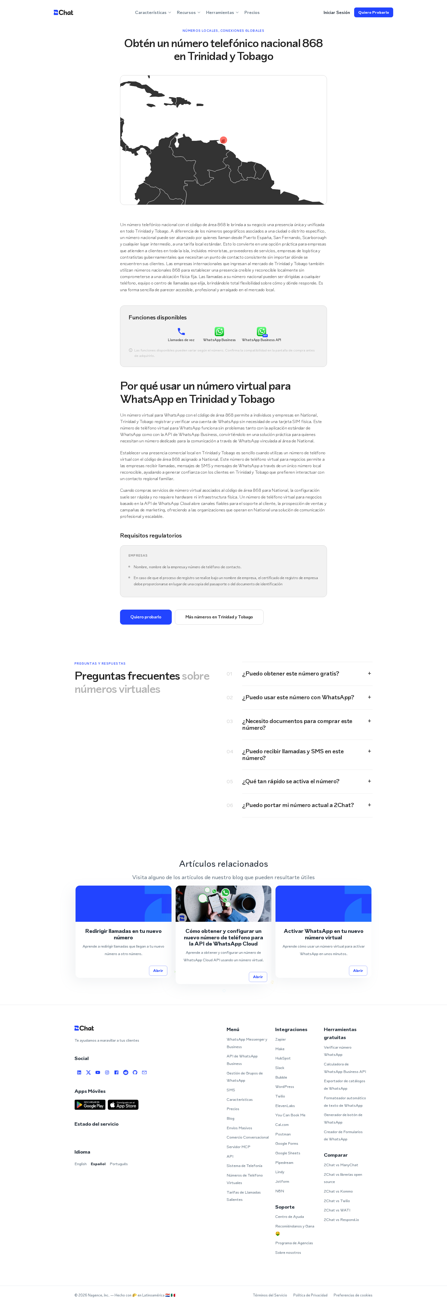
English (80, 1163)
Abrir (158, 970)
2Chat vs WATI (337, 1210)
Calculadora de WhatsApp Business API (345, 1067)
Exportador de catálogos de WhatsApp (344, 1084)
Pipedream (284, 1162)
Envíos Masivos (239, 1128)
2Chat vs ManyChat (341, 1165)
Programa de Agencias (294, 1243)
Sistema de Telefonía (244, 1165)
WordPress (284, 1086)
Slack (279, 1067)
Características (240, 1099)
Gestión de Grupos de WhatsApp (245, 1076)
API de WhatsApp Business (242, 1059)
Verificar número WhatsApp (338, 1051)
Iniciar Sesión (337, 12)
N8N (279, 1191)
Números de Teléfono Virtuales (245, 1178)
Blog (230, 1118)
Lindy (279, 1171)
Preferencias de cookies (353, 1295)
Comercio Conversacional (248, 1137)
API (230, 1156)
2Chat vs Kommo (338, 1191)
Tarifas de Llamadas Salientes (244, 1195)
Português (119, 1163)
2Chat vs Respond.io (341, 1219)
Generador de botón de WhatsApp (343, 1118)
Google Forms (286, 1143)
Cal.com (282, 1124)
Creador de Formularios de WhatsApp (343, 1135)
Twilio (280, 1096)
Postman (283, 1134)
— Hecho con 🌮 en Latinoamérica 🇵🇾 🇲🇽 (142, 1295)
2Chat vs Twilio (337, 1200)
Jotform (282, 1181)
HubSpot (283, 1058)
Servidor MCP (238, 1146)
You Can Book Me (290, 1115)
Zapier (280, 1039)
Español (98, 1163)
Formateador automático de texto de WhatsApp (345, 1101)
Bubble (281, 1077)
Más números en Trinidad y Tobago (219, 617)
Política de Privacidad (310, 1295)
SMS (231, 1090)
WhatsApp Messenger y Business (247, 1043)
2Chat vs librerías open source (343, 1178)
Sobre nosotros (288, 1252)
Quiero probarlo (373, 12)
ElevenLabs (285, 1105)
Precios (252, 12)
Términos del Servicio (270, 1295)
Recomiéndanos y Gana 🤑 (294, 1229)
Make (280, 1048)
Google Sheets (287, 1153)
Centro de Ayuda (289, 1216)
